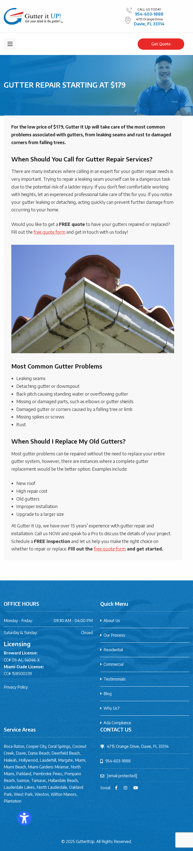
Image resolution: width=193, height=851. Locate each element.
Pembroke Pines (47, 773)
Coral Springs (59, 746)
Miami (80, 760)
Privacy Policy (16, 687)
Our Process (114, 635)
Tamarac (38, 780)
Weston (42, 794)
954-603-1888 (149, 14)
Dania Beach (39, 753)
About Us (112, 620)
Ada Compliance (117, 722)
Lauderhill (48, 760)
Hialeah (10, 760)
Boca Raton (14, 746)
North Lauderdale (52, 787)
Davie (21, 753)
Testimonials (115, 679)
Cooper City (36, 746)
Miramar (62, 766)
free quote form (49, 232)
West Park (23, 794)
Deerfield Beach (66, 753)
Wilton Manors (63, 794)
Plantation (12, 801)
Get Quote (161, 43)
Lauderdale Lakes (19, 787)
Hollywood (28, 760)
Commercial (113, 664)
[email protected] (122, 775)
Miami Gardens (41, 766)
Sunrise (23, 780)
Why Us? (112, 708)
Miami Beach (15, 766)
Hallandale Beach (63, 780)
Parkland (23, 773)
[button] (24, 818)
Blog (108, 693)
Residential (113, 649)
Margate (65, 760)
